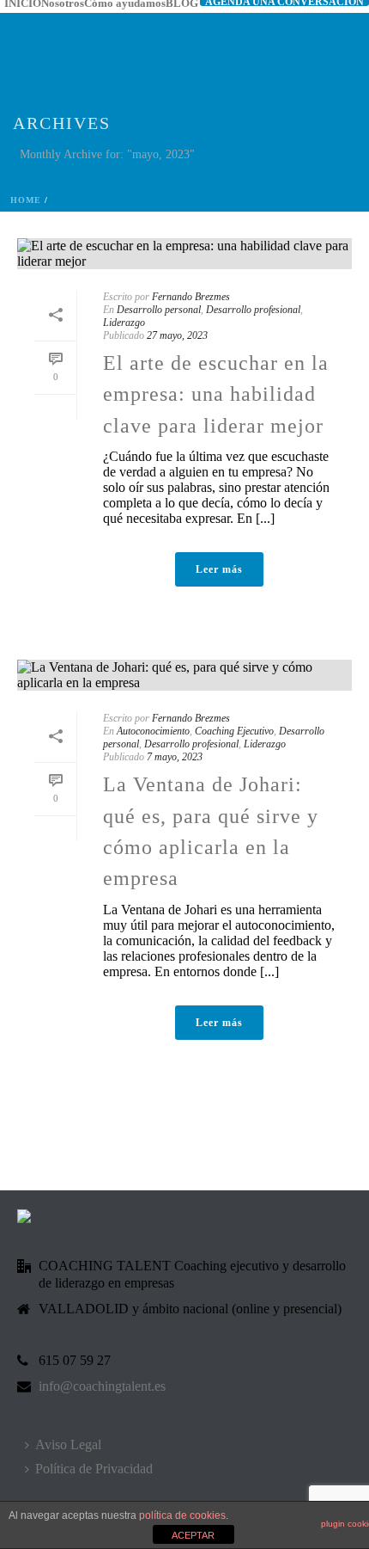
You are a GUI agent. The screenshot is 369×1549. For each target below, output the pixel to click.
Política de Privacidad (94, 1468)
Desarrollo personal (159, 310)
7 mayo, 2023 (175, 757)
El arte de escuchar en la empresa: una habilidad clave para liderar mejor (216, 394)
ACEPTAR (193, 1535)
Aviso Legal (68, 1444)
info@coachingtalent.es (102, 1386)
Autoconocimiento (153, 731)
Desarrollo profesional (253, 310)
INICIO (22, 3)
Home (25, 200)
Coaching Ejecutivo (234, 731)
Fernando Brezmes (191, 297)
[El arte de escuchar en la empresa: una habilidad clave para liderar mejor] (184, 253)
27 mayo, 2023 (177, 335)
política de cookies (182, 1515)
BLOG (182, 3)
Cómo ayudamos (125, 3)
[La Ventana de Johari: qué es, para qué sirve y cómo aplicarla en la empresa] (184, 675)
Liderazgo (124, 323)
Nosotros (62, 3)
